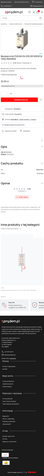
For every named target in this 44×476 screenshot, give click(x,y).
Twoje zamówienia (8, 381)
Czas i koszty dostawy (9, 401)
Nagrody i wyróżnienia (9, 441)
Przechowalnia (6, 386)
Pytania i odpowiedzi (8, 366)
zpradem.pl (4, 24)
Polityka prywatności (8, 421)
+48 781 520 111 (7, 6)
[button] (40, 18)
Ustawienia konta (7, 384)
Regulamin (5, 416)
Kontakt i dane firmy (8, 436)
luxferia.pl (13, 358)
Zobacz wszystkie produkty (10, 229)
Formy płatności (7, 399)
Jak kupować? (6, 424)
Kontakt (4, 369)
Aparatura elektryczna (16, 24)
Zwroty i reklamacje (8, 419)
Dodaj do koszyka (21, 100)
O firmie (4, 439)
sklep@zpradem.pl (38, 6)
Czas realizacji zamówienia (10, 404)
